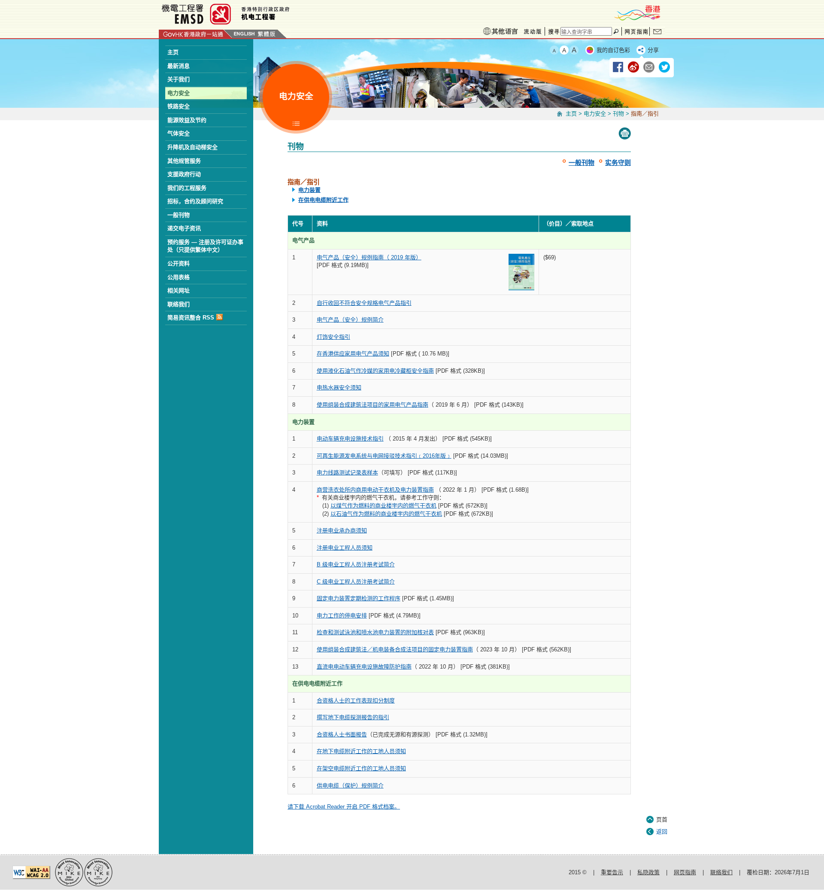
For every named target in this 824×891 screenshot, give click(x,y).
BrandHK (637, 13)
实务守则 (618, 162)
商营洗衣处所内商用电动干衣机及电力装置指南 (375, 490)
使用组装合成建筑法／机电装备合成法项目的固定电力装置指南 (395, 649)
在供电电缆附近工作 (323, 200)
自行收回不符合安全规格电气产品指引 (364, 303)
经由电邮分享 (649, 67)
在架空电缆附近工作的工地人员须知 (361, 768)
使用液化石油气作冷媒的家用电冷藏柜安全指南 (375, 371)
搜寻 (552, 31)
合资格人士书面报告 (342, 734)
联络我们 (657, 31)
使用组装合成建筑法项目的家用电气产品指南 (372, 404)
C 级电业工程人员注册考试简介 (356, 581)
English (244, 34)
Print (624, 133)
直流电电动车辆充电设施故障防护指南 (364, 666)
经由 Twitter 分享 (665, 67)
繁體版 (267, 34)
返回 (661, 831)
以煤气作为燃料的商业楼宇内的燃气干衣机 (383, 505)
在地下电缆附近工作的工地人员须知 (361, 751)
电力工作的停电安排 (342, 615)
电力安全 (595, 113)
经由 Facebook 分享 (618, 67)
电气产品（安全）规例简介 (350, 319)
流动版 (532, 31)
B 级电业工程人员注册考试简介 (356, 564)
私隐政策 (648, 872)
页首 (661, 819)
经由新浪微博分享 (634, 67)
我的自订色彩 (613, 50)
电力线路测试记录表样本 (347, 472)
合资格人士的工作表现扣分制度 (356, 700)
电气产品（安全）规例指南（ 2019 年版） (369, 257)
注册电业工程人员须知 (345, 547)
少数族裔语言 (500, 31)
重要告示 (612, 872)
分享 (653, 50)
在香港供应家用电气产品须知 (353, 353)
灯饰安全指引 (333, 337)
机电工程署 (277, 14)
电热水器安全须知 (339, 387)
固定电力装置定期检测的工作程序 (358, 598)
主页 (571, 113)
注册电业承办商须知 (342, 530)
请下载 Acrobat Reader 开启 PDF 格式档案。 (344, 806)
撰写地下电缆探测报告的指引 (353, 717)
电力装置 (309, 190)
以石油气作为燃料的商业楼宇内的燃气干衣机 (386, 514)
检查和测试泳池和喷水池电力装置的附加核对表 (375, 632)
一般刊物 (581, 162)
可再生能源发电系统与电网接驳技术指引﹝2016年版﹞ (384, 456)
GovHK (195, 34)
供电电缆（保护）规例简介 (350, 785)
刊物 (618, 113)
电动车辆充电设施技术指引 (350, 438)
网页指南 (635, 31)
